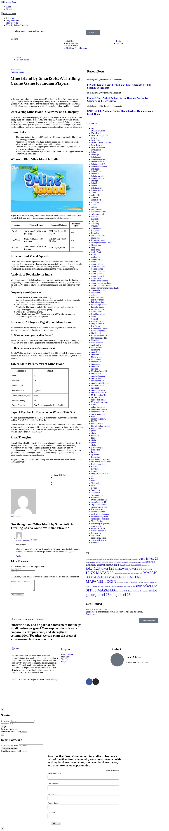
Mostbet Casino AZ (99, 371)
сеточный (95, 535)
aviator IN (95, 216)
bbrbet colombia (98, 235)
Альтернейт (96, 526)
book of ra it (96, 252)
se (92, 476)
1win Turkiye (96, 145)
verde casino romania (100, 519)
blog (93, 247)
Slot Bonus (129, 591)
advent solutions (125, 559)
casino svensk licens (99, 281)
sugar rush (95, 492)
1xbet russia (96, 185)
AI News (95, 202)
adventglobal (100, 559)
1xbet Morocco (97, 178)
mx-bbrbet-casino (98, 400)
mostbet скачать (98, 390)
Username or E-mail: (9, 746)
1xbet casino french (99, 166)
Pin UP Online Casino (100, 426)
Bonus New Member (115, 562)
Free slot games (97, 307)
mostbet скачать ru (99, 392)
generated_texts (97, 321)
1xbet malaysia (97, 176)
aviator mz (95, 221)
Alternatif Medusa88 (102, 562)
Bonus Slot (125, 562)
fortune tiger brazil (98, 304)
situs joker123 (146, 586)
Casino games (97, 269)
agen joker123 (148, 558)
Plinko (94, 438)
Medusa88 (120, 582)
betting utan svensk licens (101, 243)
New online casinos (99, 402)
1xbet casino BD (98, 164)
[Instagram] (95, 681)
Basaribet (95, 233)
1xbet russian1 (97, 190)
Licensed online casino (100, 335)
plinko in (94, 440)
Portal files (95, 450)
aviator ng (95, 223)
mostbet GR (96, 373)
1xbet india (95, 169)
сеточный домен (98, 538)
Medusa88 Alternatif (137, 582)
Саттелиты (96, 533)
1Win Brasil (96, 133)
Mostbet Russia (97, 385)
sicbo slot (104, 586)
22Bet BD (95, 195)
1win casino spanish (99, 135)
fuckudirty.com (97, 309)
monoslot (95, 366)
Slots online (96, 483)
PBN (93, 416)
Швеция (94, 542)
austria (94, 204)
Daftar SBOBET (136, 565)
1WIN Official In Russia (101, 143)
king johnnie (96, 333)
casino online (133, 562)
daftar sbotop (145, 565)
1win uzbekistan (98, 147)
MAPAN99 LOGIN (101, 581)
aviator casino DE (98, 212)
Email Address (54, 773)
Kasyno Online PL (99, 331)
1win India (95, 140)
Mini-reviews (96, 347)
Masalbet (95, 340)
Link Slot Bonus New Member (123, 573)
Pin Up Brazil (97, 423)
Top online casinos (99, 504)
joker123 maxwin (114, 568)
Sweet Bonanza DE (99, 500)
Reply (18, 556)
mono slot (95, 354)
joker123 (93, 568)
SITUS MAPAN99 (100, 590)
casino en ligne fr (98, 266)
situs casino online (129, 586)
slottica (94, 488)
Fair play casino (22, 60)
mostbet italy (96, 378)
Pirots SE (95, 435)
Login (8, 7)
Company (52, 812)
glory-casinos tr (97, 323)
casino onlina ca (97, 271)
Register (9, 9)
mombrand (95, 350)
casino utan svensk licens (101, 283)
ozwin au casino (98, 414)
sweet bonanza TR (99, 502)
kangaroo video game (73, 127)
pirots (93, 433)
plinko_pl (95, 445)
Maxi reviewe (97, 342)
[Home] (14, 39)
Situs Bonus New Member (115, 586)
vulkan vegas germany (100, 523)
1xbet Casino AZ (98, 162)
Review (94, 466)
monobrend (96, 362)
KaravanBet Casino (99, 328)
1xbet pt (94, 181)
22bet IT (94, 197)
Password (5, 724)
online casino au (98, 407)
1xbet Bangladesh (98, 159)
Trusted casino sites (99, 507)
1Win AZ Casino (98, 131)
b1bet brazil (96, 228)
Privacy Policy (51, 679)
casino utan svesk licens (101, 285)
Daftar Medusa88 (125, 565)
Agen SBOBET (90, 562)
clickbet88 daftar (94, 564)
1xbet (93, 152)
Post (93, 452)
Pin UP (94, 421)
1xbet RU (95, 183)
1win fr (94, 138)
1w (92, 128)
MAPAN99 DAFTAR (125, 577)
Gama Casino (96, 312)
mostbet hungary (98, 376)
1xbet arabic (96, 157)
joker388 (135, 568)
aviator (94, 207)
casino (93, 262)
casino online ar (97, 273)
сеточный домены (99, 540)
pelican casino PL (98, 419)
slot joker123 (120, 594)
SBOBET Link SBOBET (93, 586)
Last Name (53, 794)
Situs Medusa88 (120, 591)
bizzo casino (96, 245)
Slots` (93, 485)
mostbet (94, 369)
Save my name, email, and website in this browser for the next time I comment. (46, 577)
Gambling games (98, 314)
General (94, 319)
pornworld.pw (97, 447)
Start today (95, 490)
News (93, 404)
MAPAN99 (99, 577)
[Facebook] (89, 681)
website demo (16, 69)
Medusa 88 (127, 582)
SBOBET (146, 582)
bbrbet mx (95, 238)
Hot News (95, 326)
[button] (148, 620)
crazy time (95, 293)
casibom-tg (95, 259)
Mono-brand (96, 357)
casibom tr (95, 257)
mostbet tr (95, 388)
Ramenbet (95, 457)
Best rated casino (98, 240)
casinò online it (97, 276)
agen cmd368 (134, 559)
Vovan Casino (97, 521)
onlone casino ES (98, 412)
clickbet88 (149, 561)
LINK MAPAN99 (99, 573)
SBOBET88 (153, 582)
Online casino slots (99, 409)
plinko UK (95, 442)
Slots (93, 481)
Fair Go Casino (97, 297)
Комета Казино (98, 528)
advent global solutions (112, 559)
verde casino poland (99, 516)
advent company (91, 559)
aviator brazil (96, 209)
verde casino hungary (100, 514)
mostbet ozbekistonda (100, 383)
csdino (94, 295)
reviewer (94, 471)
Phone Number (54, 803)
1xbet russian (96, 188)
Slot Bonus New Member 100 (142, 591)
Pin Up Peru (96, 428)
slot (92, 478)
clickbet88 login (111, 564)
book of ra (95, 250)
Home (18, 57)
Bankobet (95, 231)
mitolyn (19, 540)
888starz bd (96, 200)
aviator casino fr (97, 214)
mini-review (96, 345)
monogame (95, 364)
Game (93, 316)
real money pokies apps (101, 462)
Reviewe (94, 469)
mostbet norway (97, 381)
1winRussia (96, 150)
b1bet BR (95, 226)
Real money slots (98, 464)
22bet (93, 193)
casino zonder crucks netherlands (105, 288)
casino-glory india (98, 290)
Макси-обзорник (98, 531)
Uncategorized (97, 509)
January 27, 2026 (30, 540)
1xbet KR (95, 173)
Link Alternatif (147, 569)
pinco (93, 431)
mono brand (96, 352)
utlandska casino (98, 512)
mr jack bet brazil (98, 397)
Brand (93, 254)
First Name (53, 783)
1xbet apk (95, 154)
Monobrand (96, 359)
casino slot (140, 562)
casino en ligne (97, 264)
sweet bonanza (97, 497)
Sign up (119, 43)
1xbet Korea (96, 171)
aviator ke (95, 219)
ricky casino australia (100, 473)
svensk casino (97, 495)
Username (5, 721)
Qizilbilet (95, 454)
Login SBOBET (138, 573)
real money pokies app (100, 459)
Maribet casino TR (99, 338)
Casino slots (96, 278)
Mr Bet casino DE (98, 395)
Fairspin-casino (97, 302)
